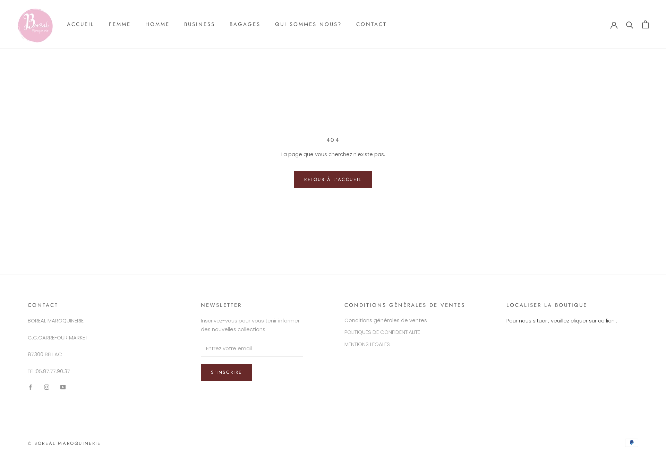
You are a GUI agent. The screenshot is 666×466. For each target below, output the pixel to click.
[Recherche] (629, 24)
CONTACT (371, 24)
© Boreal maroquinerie (64, 443)
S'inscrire (226, 372)
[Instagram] (46, 387)
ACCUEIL (80, 24)
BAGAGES (245, 24)
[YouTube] (63, 387)
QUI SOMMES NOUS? (308, 24)
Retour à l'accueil (333, 179)
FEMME (120, 24)
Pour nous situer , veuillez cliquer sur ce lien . (561, 320)
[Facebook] (30, 387)
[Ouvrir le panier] (645, 24)
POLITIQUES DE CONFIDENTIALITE (382, 332)
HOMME (157, 24)
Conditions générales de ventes (385, 320)
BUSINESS (199, 24)
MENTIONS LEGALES (367, 344)
